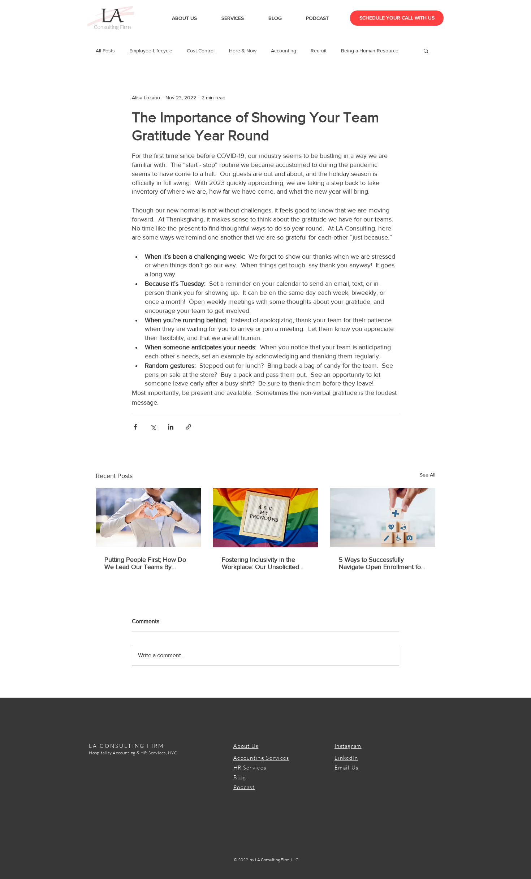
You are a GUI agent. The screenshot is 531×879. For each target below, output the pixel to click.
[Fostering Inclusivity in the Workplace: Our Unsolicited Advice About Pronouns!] (265, 517)
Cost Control (201, 50)
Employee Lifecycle (150, 50)
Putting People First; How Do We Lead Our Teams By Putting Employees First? (145, 563)
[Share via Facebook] (135, 426)
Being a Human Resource (369, 50)
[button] (426, 50)
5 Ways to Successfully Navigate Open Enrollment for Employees (381, 563)
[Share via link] (188, 426)
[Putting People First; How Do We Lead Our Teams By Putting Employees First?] (148, 517)
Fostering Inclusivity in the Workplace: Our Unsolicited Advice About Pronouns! (260, 563)
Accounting (283, 50)
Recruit (319, 50)
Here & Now (242, 50)
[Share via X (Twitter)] (153, 426)
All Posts (105, 50)
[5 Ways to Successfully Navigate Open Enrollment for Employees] (382, 517)
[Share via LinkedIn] (170, 426)
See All (427, 475)
